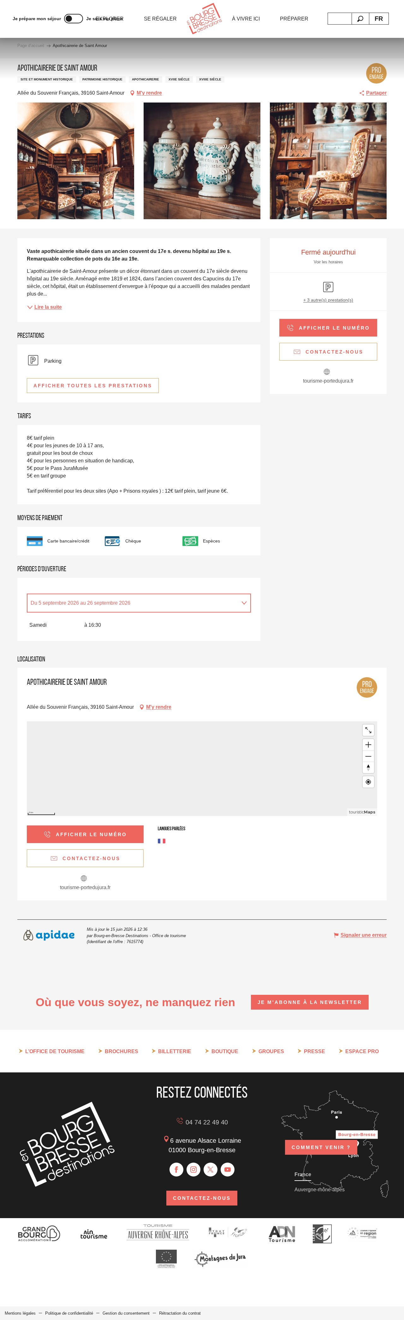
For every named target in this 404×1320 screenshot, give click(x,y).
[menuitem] (160, 18)
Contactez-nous (202, 1198)
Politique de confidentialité (69, 1313)
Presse (314, 1051)
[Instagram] (193, 1169)
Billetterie (174, 1051)
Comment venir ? (321, 1147)
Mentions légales (20, 1313)
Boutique (224, 1051)
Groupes (271, 1051)
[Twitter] (210, 1169)
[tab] (132, 603)
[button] (360, 18)
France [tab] (302, 1174)
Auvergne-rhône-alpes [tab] (319, 1189)
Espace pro (362, 1051)
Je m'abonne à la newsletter (310, 1002)
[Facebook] (176, 1169)
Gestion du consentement (126, 1313)
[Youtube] (228, 1169)
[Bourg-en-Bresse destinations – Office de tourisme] (67, 1185)
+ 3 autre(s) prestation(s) (328, 299)
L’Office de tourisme (55, 1051)
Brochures (121, 1051)
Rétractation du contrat (180, 1313)
